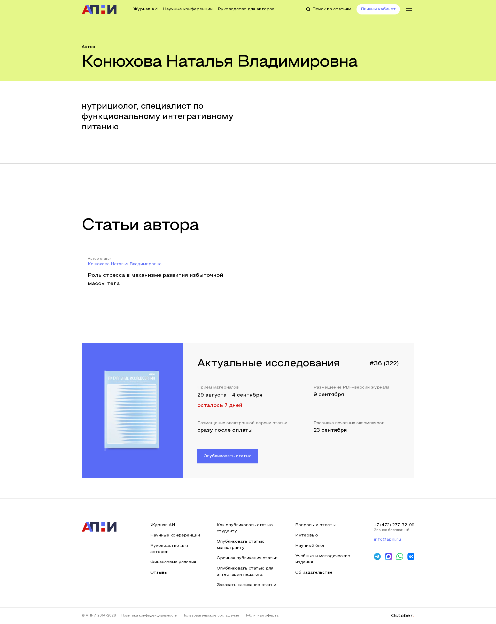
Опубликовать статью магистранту (241, 545)
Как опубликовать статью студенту (245, 528)
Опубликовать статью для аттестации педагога (245, 571)
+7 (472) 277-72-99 (394, 525)
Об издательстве (313, 572)
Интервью (306, 535)
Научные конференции (188, 9)
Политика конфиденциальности (149, 615)
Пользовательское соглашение (210, 615)
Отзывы (158, 572)
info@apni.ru (387, 539)
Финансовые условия (173, 562)
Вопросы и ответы (315, 525)
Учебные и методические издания (322, 559)
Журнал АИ (145, 9)
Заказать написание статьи (246, 585)
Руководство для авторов (246, 9)
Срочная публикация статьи (247, 558)
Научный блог (310, 546)
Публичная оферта (261, 615)
